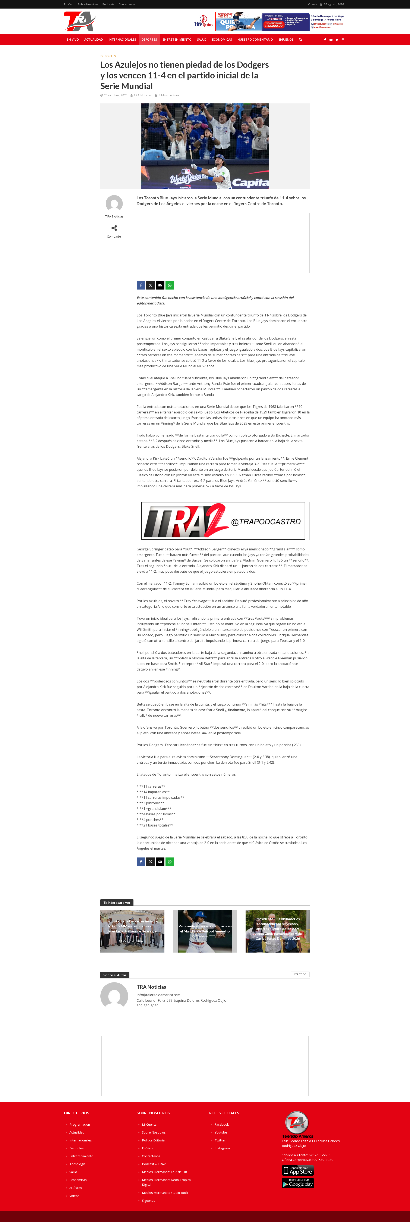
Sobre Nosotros (88, 4)
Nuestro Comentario (255, 39)
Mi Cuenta (149, 1124)
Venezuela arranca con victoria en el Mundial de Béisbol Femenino (205, 928)
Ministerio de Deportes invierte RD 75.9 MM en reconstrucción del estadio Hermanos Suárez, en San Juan (132, 928)
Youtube (221, 1132)
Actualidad (93, 39)
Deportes (149, 39)
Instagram (222, 1148)
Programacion (79, 1124)
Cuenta (313, 4)
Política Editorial (153, 1140)
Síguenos (285, 39)
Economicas (222, 39)
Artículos (75, 1187)
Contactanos (127, 4)
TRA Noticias (143, 95)
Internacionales (122, 39)
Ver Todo (300, 974)
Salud (201, 39)
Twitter (220, 1140)
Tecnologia (77, 1164)
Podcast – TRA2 (154, 1164)
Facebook (222, 1124)
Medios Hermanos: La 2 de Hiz (164, 1172)
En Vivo (68, 4)
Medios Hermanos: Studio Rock (165, 1192)
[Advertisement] (223, 243)
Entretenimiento (177, 39)
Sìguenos (148, 1200)
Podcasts (108, 4)
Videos (74, 1196)
